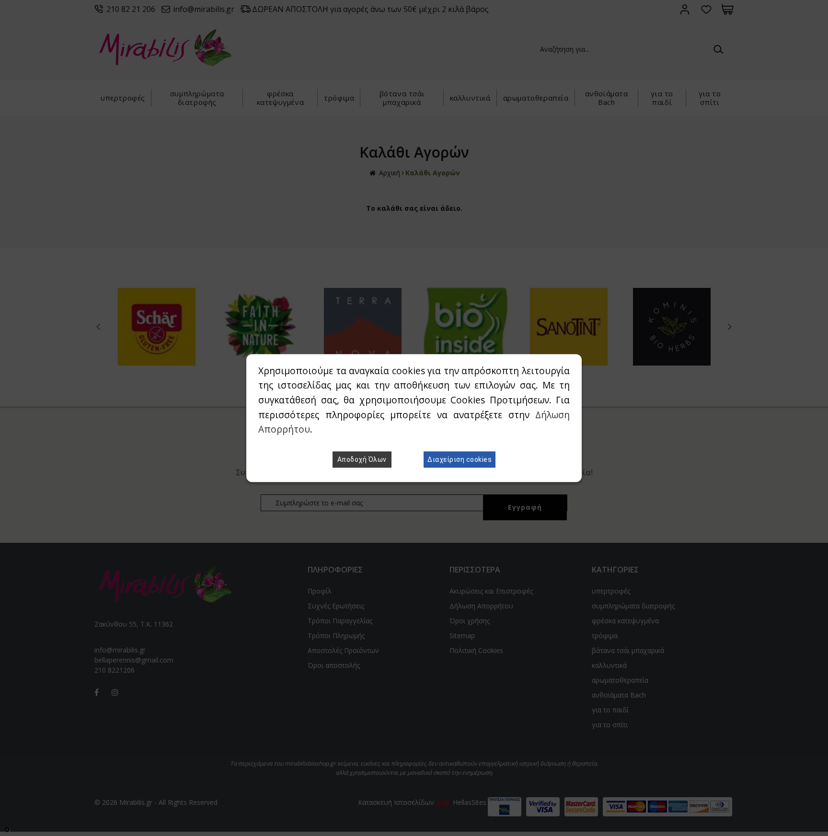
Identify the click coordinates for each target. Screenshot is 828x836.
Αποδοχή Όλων (362, 459)
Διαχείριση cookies (459, 459)
